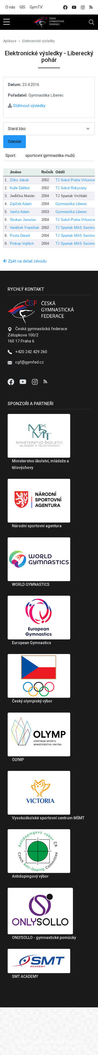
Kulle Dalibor (20, 188)
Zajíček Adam (21, 204)
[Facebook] (11, 381)
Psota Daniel (20, 236)
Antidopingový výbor (30, 876)
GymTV (36, 7)
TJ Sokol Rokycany (71, 188)
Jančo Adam (19, 212)
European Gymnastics (31, 643)
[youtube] (74, 7)
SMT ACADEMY (25, 976)
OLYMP (18, 759)
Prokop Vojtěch (22, 243)
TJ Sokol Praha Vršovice (75, 180)
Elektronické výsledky (38, 41)
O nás (10, 7)
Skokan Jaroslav (23, 220)
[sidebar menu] (6, 22)
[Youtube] (23, 381)
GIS (22, 7)
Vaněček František (24, 228)
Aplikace (9, 41)
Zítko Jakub (19, 180)
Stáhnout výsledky (28, 105)
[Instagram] (35, 381)
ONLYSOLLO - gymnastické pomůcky (44, 937)
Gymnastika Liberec (71, 204)
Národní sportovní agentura (37, 526)
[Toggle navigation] (91, 22)
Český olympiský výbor (32, 701)
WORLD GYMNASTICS (31, 584)
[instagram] (82, 7)
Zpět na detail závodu (27, 261)
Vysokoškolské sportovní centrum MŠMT (48, 818)
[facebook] (65, 7)
